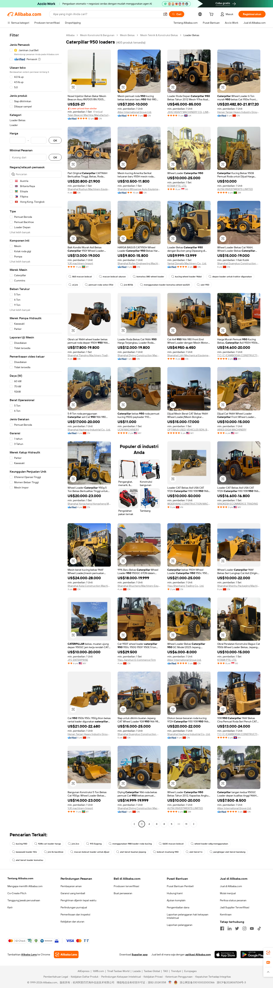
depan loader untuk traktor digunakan (232, 276)
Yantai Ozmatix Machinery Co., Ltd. (187, 263)
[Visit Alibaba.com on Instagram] (244, 928)
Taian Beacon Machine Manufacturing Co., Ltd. (89, 115)
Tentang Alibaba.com (20, 878)
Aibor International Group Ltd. (135, 112)
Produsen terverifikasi (126, 886)
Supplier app (140, 954)
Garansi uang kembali (73, 893)
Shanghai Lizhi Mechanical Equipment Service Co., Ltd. (189, 355)
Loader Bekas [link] (191, 35)
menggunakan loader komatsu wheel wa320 (167, 284)
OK (55, 140)
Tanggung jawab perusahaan (23, 900)
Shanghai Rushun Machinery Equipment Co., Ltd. (89, 189)
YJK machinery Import (80, 263)
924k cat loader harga (49, 843)
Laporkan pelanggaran (179, 924)
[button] (165, 14)
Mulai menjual (228, 893)
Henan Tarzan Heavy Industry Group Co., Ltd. (239, 112)
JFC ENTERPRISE (78, 659)
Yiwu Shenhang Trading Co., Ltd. (185, 585)
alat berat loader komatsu (29, 860)
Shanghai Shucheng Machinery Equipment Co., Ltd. (139, 585)
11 (186, 824)
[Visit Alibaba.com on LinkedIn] (229, 928)
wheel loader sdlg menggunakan (211, 843)
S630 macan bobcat (173, 843)
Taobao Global (152, 971)
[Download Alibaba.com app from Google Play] (253, 954)
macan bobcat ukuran (114, 276)
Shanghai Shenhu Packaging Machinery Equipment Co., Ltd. (239, 585)
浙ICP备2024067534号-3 (231, 982)
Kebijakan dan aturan (72, 921)
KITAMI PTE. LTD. (177, 185)
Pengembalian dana (178, 907)
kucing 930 (21, 843)
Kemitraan (226, 914)
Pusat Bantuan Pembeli (180, 886)
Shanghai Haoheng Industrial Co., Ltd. (89, 429)
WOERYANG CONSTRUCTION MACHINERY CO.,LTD (189, 503)
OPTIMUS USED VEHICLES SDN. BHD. (189, 429)
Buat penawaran (123, 893)
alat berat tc (196, 852)
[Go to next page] (193, 824)
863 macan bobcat (82, 276)
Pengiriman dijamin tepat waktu (78, 900)
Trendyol (176, 971)
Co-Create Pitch (16, 893)
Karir (10, 907)
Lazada (137, 971)
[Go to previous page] (134, 824)
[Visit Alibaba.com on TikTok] (259, 928)
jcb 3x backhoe (55, 852)
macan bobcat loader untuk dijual (91, 852)
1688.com (98, 971)
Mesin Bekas (127, 35)
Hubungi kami (175, 893)
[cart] (212, 14)
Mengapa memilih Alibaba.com (25, 886)
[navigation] (36, 430)
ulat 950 (205, 284)
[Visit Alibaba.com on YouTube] (252, 928)
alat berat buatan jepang (133, 852)
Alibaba (70, 35)
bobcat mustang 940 (168, 852)
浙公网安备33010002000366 (197, 982)
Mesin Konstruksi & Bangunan (97, 35)
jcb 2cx (75, 843)
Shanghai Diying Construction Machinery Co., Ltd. (139, 355)
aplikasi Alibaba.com (198, 954)
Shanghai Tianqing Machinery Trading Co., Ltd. (89, 355)
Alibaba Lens (29, 954)
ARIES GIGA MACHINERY (231, 429)
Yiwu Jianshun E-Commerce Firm (137, 659)
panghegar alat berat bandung (229, 852)
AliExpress (84, 971)
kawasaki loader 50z (26, 852)
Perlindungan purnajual (74, 907)
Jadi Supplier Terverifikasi (234, 907)
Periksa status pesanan (233, 900)
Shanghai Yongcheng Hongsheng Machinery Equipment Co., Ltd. (89, 503)
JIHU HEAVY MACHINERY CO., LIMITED (189, 112)
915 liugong (96, 843)
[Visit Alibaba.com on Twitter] (237, 928)
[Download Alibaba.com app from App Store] (225, 954)
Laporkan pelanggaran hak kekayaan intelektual (187, 916)
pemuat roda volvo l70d (101, 284)
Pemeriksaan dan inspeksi (75, 914)
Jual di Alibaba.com (231, 886)
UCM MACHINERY (128, 429)
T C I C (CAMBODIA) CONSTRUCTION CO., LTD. (239, 355)
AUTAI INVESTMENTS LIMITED (235, 189)
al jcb (75, 284)
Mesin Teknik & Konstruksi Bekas (159, 35)
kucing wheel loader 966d (188, 276)
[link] (268, 952)
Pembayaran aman (71, 886)
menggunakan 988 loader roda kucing (132, 843)
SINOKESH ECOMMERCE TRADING (237, 503)
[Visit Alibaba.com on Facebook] (222, 928)
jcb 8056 (128, 284)
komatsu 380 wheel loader (150, 276)
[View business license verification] (170, 982)
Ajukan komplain (176, 900)
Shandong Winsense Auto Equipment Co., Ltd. (139, 189)
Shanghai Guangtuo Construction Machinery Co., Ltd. (239, 263)
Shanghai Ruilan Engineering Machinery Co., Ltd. (139, 263)
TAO (165, 971)
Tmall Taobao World (118, 971)
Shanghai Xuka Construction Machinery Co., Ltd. (89, 585)
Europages (190, 971)
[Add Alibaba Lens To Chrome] (66, 954)
